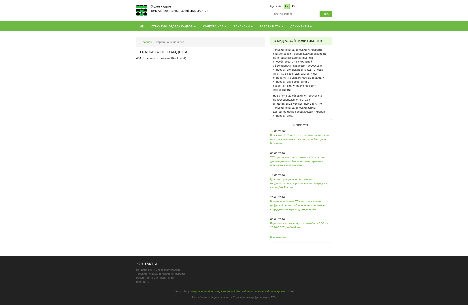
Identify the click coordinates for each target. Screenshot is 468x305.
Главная (147, 42)
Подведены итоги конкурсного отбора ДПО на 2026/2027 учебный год (299, 225)
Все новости (278, 237)
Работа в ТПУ (270, 26)
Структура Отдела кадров (172, 26)
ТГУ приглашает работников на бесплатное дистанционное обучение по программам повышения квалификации (297, 161)
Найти (325, 14)
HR (142, 26)
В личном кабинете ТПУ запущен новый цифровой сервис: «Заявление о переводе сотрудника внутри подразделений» (297, 205)
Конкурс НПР (213, 26)
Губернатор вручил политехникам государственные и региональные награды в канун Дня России (298, 183)
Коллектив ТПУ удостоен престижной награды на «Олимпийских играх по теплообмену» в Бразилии (299, 139)
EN (293, 6)
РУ (286, 6)
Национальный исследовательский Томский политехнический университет (238, 291)
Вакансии (242, 26)
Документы (300, 26)
